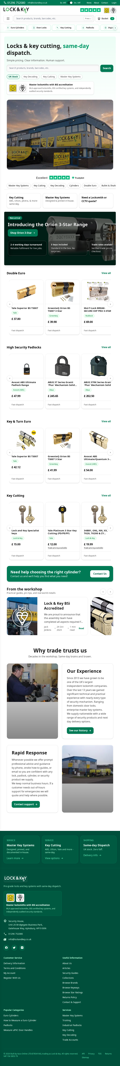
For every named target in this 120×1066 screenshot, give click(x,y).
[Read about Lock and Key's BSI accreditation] (113, 10)
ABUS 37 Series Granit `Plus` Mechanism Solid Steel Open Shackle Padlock (61, 384)
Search (107, 68)
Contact (104, 3)
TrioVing (66, 1020)
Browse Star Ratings (72, 992)
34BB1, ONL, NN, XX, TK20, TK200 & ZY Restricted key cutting (97, 532)
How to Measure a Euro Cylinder (20, 1020)
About (96, 3)
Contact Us (100, 573)
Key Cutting (49, 76)
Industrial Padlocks (72, 1025)
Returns (108, 1054)
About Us (67, 963)
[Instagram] (22, 947)
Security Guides (70, 973)
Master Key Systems (70, 76)
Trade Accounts (70, 1039)
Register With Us (12, 978)
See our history (80, 730)
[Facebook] (6, 947)
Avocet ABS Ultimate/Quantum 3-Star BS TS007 (97, 458)
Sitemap (85, 1057)
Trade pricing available (57, 548)
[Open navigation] (8, 18)
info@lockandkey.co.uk (37, 3)
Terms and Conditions (14, 968)
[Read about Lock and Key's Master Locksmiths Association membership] (107, 10)
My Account (9, 973)
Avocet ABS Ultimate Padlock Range (24, 384)
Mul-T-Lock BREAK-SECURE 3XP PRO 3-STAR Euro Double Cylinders (97, 309)
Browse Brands (70, 982)
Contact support (26, 804)
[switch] (70, 2)
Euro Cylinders (11, 1015)
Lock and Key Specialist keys (25, 532)
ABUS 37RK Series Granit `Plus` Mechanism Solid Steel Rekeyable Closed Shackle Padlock (98, 384)
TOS (99, 1054)
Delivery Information (14, 963)
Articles (66, 968)
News (89, 3)
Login (114, 3)
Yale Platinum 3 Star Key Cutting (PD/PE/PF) (62, 532)
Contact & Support (71, 1002)
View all (106, 273)
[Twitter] (14, 947)
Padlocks (8, 1025)
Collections (68, 978)
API (83, 1054)
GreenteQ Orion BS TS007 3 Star (59, 309)
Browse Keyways (70, 987)
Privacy (91, 1054)
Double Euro (90, 185)
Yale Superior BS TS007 (25, 307)
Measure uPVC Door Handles (18, 1030)
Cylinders (74, 185)
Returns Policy (69, 997)
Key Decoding (30, 76)
